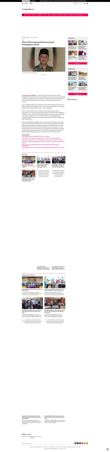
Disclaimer (46, 446)
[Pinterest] (80, 443)
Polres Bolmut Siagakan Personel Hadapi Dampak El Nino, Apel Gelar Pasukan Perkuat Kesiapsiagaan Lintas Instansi (43, 142)
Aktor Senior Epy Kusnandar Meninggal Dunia (72, 57)
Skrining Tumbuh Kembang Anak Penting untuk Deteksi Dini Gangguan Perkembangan (82, 47)
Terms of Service (52, 446)
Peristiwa (71, 14)
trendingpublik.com (26, 95)
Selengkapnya (77, 63)
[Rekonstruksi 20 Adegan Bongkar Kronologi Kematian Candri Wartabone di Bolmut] (82, 73)
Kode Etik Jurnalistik (67, 446)
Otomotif (59, 14)
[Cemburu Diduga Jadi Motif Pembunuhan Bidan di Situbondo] (72, 73)
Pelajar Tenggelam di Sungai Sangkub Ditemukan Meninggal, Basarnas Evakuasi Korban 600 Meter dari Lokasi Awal (72, 88)
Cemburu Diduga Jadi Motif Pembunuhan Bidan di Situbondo (72, 78)
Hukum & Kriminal (78, 14)
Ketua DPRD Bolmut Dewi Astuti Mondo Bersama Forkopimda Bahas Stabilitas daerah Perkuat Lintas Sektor (43, 147)
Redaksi (31, 446)
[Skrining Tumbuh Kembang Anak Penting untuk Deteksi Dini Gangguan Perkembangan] (82, 42)
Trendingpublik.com (28, 9)
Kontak (73, 446)
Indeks (31, 3)
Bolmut (23, 40)
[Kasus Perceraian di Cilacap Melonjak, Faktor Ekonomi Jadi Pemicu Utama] (82, 83)
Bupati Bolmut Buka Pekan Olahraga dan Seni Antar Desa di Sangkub (35, 136)
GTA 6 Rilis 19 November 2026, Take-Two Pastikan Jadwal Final (72, 47)
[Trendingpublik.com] (27, 443)
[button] (85, 3)
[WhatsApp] (85, 443)
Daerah (33, 14)
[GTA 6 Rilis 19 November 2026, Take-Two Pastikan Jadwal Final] (72, 42)
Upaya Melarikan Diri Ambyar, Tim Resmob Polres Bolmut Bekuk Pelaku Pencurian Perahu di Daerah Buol (47, 1)
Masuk (26, 3)
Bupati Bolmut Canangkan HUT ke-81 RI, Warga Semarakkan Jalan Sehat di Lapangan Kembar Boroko (42, 139)
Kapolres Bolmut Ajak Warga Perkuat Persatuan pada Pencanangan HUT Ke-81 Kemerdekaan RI (41, 138)
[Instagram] (82, 443)
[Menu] (23, 3)
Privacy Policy (59, 446)
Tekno (54, 14)
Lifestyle (65, 14)
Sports (49, 14)
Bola (44, 14)
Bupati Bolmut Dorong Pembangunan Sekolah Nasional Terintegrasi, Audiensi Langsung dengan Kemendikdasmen (40, 145)
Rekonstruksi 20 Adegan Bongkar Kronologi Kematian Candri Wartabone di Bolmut (82, 78)
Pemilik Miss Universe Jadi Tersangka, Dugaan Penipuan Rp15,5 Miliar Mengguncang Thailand (82, 58)
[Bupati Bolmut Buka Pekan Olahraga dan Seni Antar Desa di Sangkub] (28, 160)
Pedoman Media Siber (38, 446)
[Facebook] (75, 443)
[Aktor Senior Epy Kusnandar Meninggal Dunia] (72, 53)
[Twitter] (78, 443)
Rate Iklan (78, 446)
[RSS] (87, 443)
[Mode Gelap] (87, 3)
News (29, 14)
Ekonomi (39, 14)
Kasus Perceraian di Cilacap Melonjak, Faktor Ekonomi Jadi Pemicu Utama (82, 88)
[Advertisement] (65, 9)
